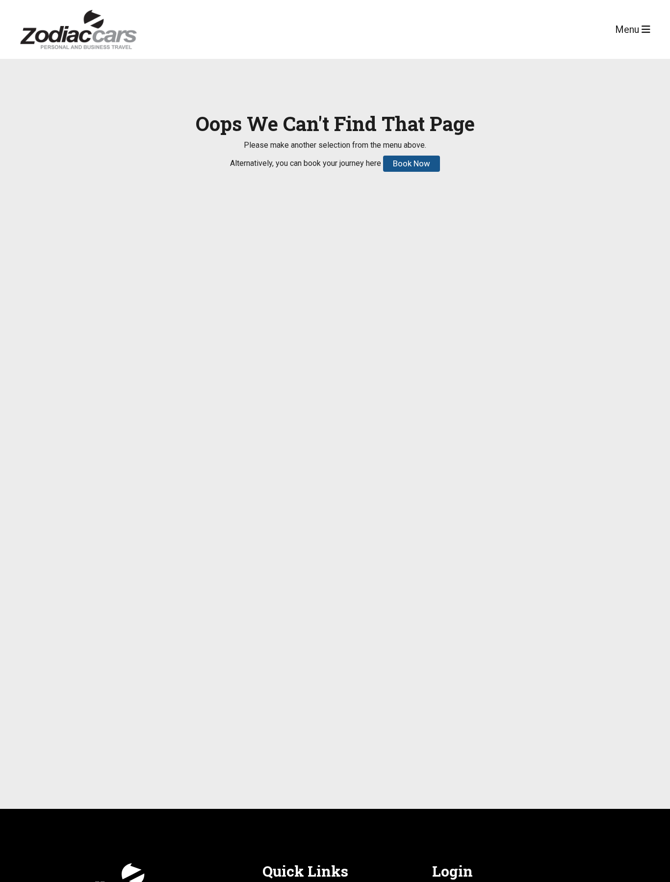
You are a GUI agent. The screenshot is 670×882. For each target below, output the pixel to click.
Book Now (411, 163)
